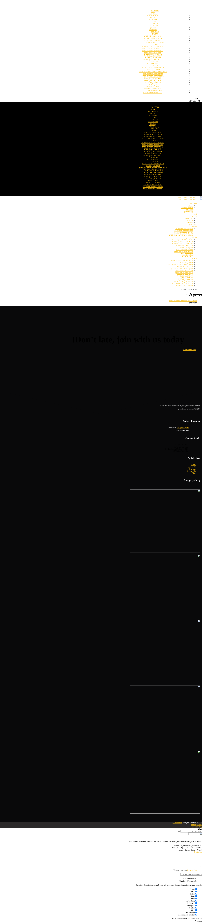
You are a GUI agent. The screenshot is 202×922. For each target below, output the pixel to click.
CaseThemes (177, 823)
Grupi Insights (183, 428)
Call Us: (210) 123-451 (180, 848)
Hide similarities (189, 879)
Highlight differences (187, 881)
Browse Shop (192, 870)
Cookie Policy (196, 827)
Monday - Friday (184, 850)
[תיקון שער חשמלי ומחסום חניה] (190, 197)
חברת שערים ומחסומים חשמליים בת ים (183, 301)
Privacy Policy (196, 825)
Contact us (198, 852)
